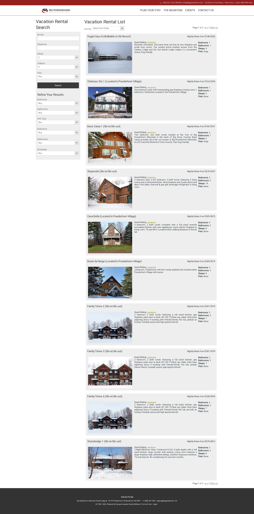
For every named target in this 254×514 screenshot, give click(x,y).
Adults (40, 54)
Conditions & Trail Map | (214, 3)
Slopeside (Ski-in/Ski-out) (102, 171)
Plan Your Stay (150, 10)
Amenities (42, 149)
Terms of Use (146, 504)
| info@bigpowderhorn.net (192, 3)
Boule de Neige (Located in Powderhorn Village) (114, 261)
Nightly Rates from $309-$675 (201, 216)
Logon (155, 504)
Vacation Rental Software (131, 504)
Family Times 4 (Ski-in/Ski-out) (104, 396)
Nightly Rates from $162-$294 (201, 81)
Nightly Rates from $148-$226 (201, 36)
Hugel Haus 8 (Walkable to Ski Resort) (109, 36)
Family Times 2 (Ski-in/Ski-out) (104, 306)
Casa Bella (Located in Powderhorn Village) (111, 216)
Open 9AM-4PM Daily (244, 3)
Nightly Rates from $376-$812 (201, 441)
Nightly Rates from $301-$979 (201, 306)
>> (216, 27)
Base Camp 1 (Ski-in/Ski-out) (103, 126)
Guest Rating (140, 42)
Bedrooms (42, 99)
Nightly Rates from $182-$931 (201, 126)
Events (190, 10)
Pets (39, 73)
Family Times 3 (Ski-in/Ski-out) (104, 351)
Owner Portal (127, 497)
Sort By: (88, 29)
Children (41, 63)
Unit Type (41, 118)
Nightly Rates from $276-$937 (201, 171)
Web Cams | (230, 3)
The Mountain (173, 10)
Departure (42, 44)
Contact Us (206, 10)
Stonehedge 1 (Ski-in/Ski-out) (104, 441)
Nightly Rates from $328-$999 (201, 396)
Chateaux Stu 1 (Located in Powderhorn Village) (114, 81)
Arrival (40, 35)
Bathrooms (42, 109)
